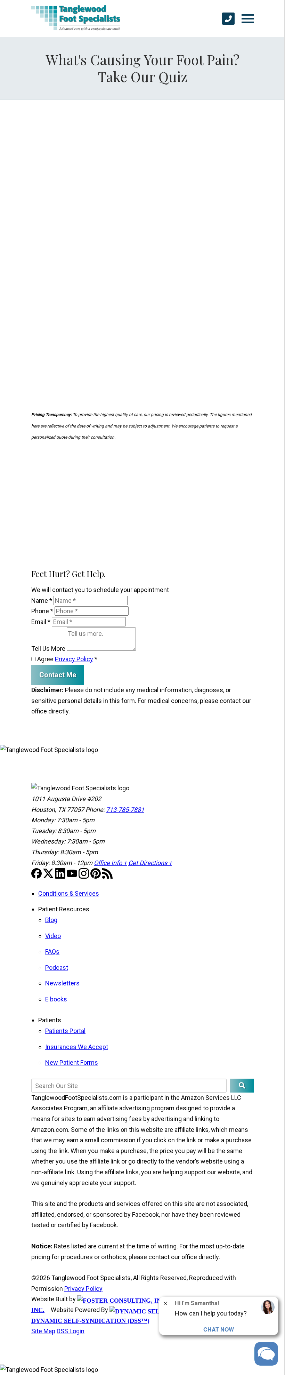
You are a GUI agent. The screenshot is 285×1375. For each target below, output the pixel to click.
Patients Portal (65, 1030)
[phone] (228, 19)
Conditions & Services (68, 893)
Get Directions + (150, 862)
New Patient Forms (71, 1062)
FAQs (52, 951)
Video (53, 936)
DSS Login (70, 1331)
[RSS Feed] (107, 876)
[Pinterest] (96, 876)
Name (41, 600)
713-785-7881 (125, 809)
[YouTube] (73, 876)
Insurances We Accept (76, 1046)
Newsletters (62, 983)
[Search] (242, 1086)
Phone (42, 611)
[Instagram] (84, 876)
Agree (66, 659)
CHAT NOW (218, 1329)
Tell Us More (48, 648)
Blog (51, 920)
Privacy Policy (74, 659)
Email (40, 621)
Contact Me (57, 675)
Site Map (43, 1331)
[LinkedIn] (61, 876)
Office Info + (110, 862)
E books (56, 999)
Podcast (56, 967)
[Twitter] (49, 876)
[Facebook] (37, 876)
